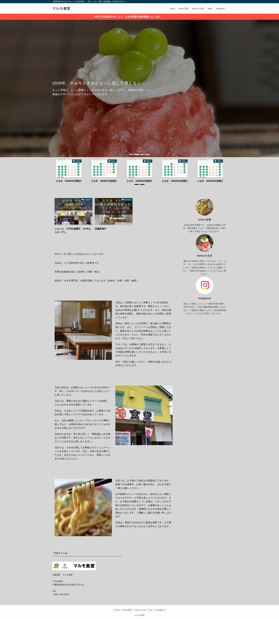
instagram (160, 610)
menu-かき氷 (140, 610)
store (151, 610)
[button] (131, 154)
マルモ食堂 (61, 8)
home (117, 610)
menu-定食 (127, 610)
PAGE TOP (270, 597)
